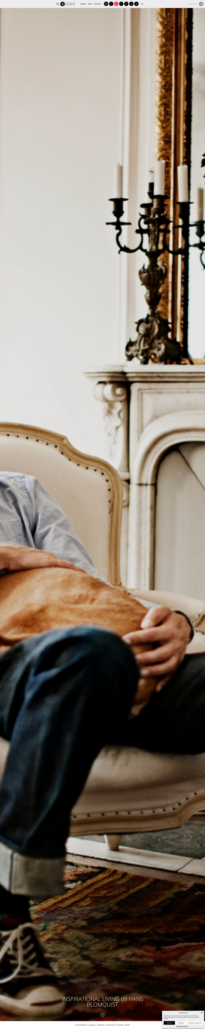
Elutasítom (181, 1023)
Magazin (83, 4)
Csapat (90, 4)
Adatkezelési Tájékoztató (182, 1026)
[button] (202, 1013)
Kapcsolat (97, 4)
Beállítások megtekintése (195, 1023)
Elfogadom (169, 1023)
